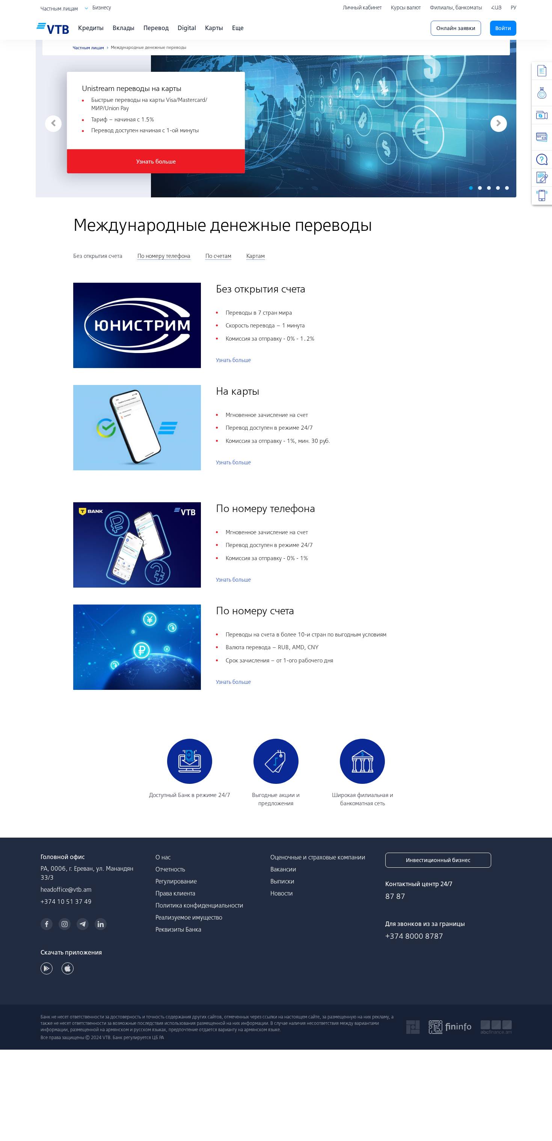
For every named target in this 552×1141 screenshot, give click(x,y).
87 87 (395, 896)
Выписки (282, 881)
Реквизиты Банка (178, 929)
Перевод (156, 28)
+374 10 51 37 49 (66, 901)
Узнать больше (156, 161)
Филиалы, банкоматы (456, 7)
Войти (503, 28)
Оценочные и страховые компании (317, 857)
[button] (471, 188)
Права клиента (175, 893)
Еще (238, 28)
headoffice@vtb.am (66, 889)
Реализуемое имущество (188, 917)
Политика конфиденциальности (199, 905)
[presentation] (53, 123)
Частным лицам (59, 8)
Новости (281, 893)
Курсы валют (406, 7)
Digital (187, 28)
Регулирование (176, 881)
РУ (513, 7)
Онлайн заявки (455, 28)
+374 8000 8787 (414, 936)
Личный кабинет (362, 7)
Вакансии (283, 869)
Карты (214, 28)
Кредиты (91, 28)
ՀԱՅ (496, 7)
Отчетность (170, 869)
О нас (162, 857)
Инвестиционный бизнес (438, 860)
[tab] (97, 256)
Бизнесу (101, 7)
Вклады (123, 28)
